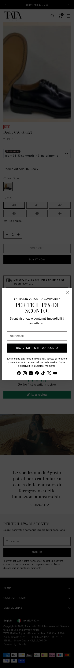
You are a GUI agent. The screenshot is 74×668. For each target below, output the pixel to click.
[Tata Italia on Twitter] (49, 373)
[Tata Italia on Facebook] (19, 373)
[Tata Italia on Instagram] (25, 373)
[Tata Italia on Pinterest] (37, 373)
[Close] (67, 292)
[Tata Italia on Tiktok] (43, 373)
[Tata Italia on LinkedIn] (31, 373)
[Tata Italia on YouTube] (55, 373)
